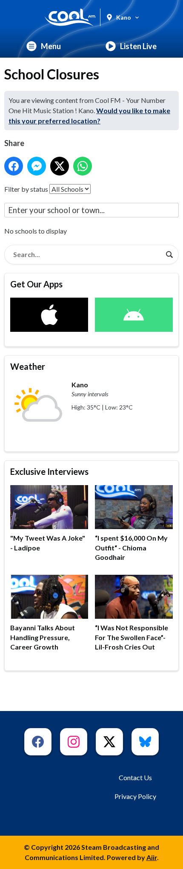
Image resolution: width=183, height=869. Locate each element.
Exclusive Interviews (49, 471)
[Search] (169, 254)
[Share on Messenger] (36, 166)
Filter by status (26, 189)
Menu (51, 46)
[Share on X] (59, 166)
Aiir (151, 857)
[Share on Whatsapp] (82, 166)
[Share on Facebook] (13, 166)
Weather (27, 366)
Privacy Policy (135, 796)
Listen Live (138, 46)
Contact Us (135, 777)
